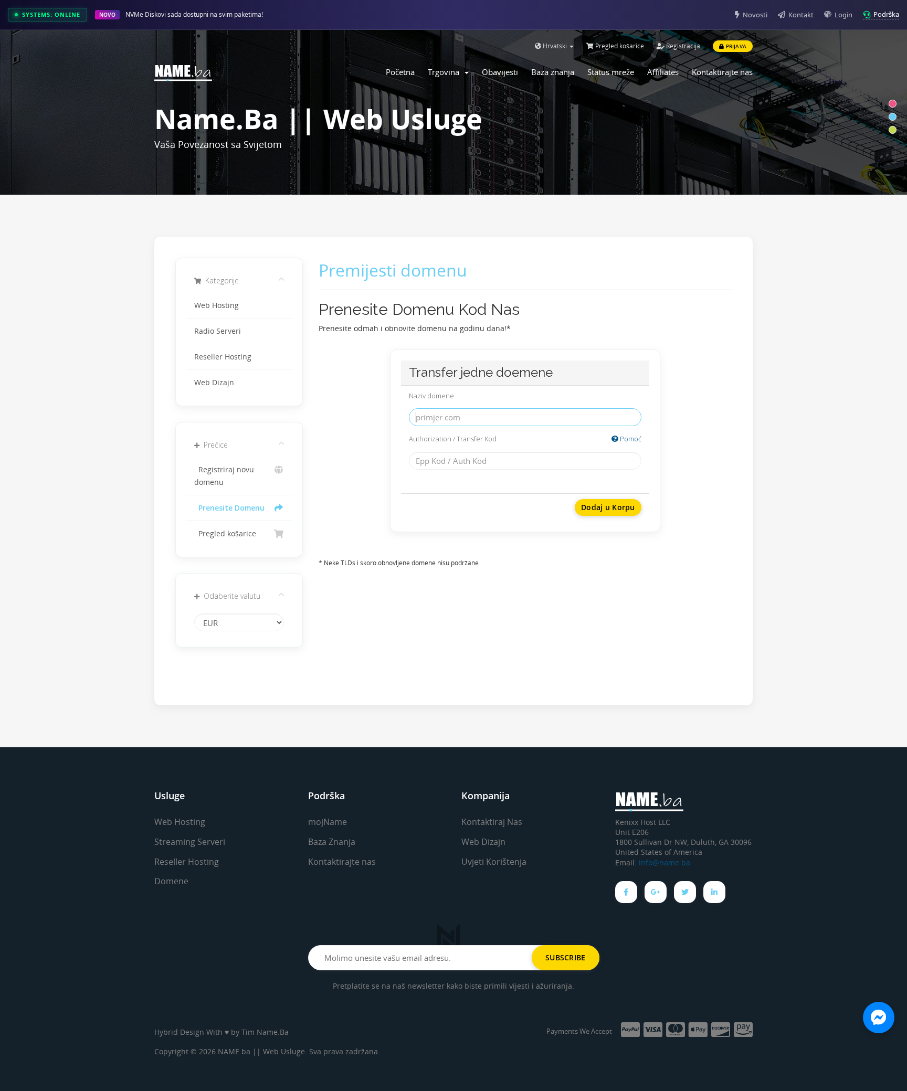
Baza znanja (552, 72)
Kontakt (801, 14)
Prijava (735, 46)
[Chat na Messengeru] (878, 1017)
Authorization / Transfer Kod (525, 438)
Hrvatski (554, 45)
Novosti (755, 14)
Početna (400, 72)
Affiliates (663, 72)
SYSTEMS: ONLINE (51, 14)
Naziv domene (431, 395)
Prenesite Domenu (229, 508)
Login (843, 14)
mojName (327, 822)
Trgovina (445, 72)
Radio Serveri (217, 331)
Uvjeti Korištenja (493, 861)
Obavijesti (500, 72)
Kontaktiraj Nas (491, 822)
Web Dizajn (214, 382)
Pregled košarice (619, 45)
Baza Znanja (331, 842)
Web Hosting (216, 305)
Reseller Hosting (222, 357)
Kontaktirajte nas (722, 72)
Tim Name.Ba (265, 1032)
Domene (171, 881)
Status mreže (610, 72)
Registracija (682, 45)
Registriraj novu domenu (224, 476)
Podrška (886, 14)
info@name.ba (664, 862)
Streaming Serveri (189, 842)
